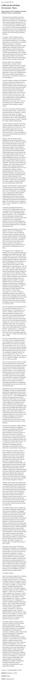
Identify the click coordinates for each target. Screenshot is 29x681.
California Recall (9, 2)
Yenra (2, 2)
